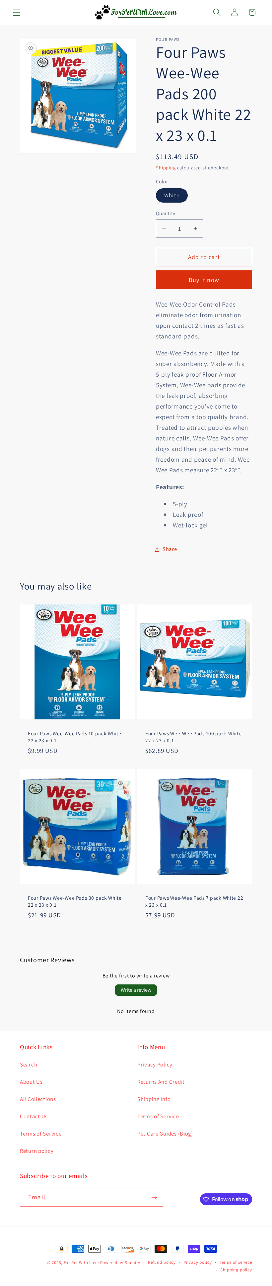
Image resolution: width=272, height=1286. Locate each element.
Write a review (136, 989)
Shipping (166, 167)
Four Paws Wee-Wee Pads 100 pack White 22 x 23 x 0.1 (193, 736)
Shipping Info (153, 1099)
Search (28, 1064)
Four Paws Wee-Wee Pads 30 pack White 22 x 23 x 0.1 (75, 901)
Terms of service (236, 1262)
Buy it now (204, 280)
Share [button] (170, 549)
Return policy (36, 1150)
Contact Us (34, 1116)
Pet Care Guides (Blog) (165, 1133)
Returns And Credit (161, 1081)
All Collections (38, 1099)
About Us (31, 1081)
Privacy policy (197, 1262)
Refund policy (162, 1262)
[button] (17, 12)
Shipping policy (236, 1270)
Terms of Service (41, 1133)
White (171, 195)
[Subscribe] (154, 1197)
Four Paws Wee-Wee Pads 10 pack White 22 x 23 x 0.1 (74, 736)
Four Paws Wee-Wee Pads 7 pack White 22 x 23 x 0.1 (194, 901)
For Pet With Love (81, 1262)
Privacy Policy (154, 1064)
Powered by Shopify (120, 1262)
